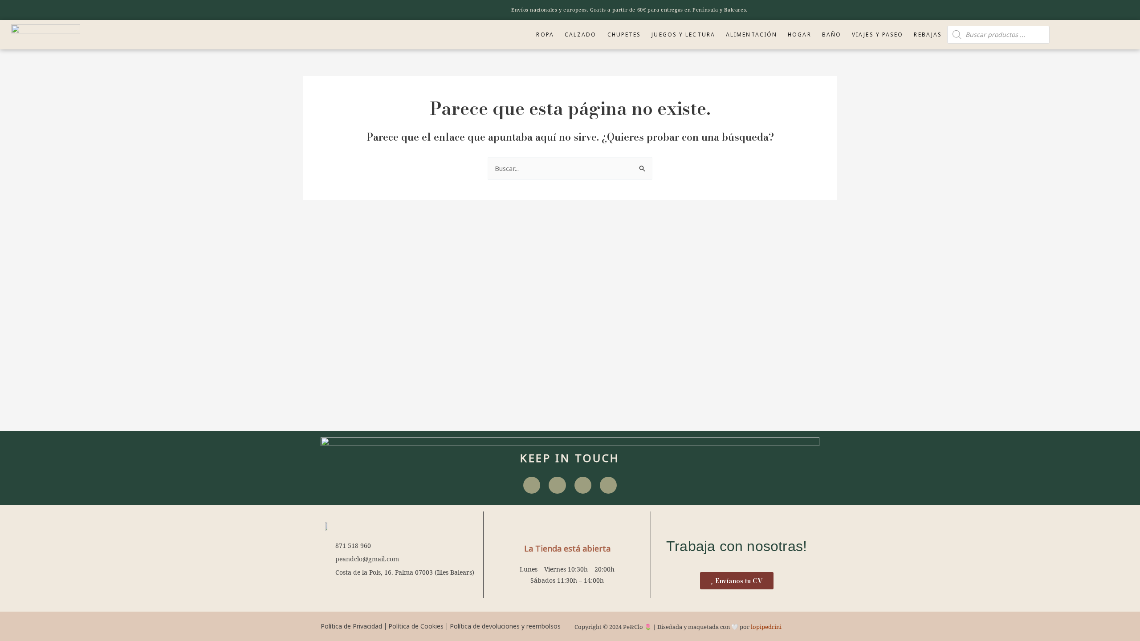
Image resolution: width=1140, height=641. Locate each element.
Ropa (545, 34)
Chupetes (624, 34)
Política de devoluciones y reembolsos (505, 626)
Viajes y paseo (877, 34)
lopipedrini (766, 627)
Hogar (799, 34)
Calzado (581, 34)
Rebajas (928, 34)
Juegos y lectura (683, 34)
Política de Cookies (416, 626)
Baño (831, 34)
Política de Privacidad (351, 626)
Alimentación (751, 34)
